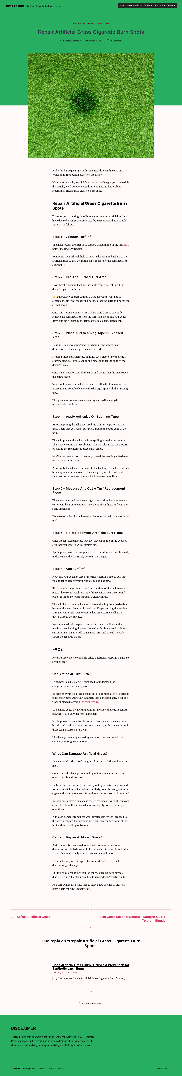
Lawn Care (102, 23)
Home (122, 5)
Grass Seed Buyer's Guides (138, 5)
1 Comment (116, 40)
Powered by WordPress (51, 1068)
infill (126, 245)
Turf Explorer (14, 5)
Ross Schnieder (73, 40)
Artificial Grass (83, 23)
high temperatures (89, 702)
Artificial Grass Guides (164, 5)
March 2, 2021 (96, 40)
